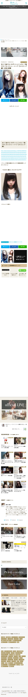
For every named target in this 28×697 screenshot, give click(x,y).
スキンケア (10, 657)
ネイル (21, 657)
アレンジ (23, 656)
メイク (21, 638)
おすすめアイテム (4, 654)
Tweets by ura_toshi (14, 673)
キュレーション (5, 242)
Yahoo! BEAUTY (19, 652)
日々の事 (18, 664)
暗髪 (22, 664)
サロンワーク (3, 657)
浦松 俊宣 (8, 504)
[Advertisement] (14, 24)
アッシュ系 (11, 656)
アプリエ (15, 656)
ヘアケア (8, 661)
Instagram (20, 520)
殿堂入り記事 (22, 597)
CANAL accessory (8, 651)
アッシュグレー (4, 656)
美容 (18, 642)
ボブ (18, 661)
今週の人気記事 (14, 597)
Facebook (13, 520)
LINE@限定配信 (20, 651)
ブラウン (15, 659)
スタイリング (15, 657)
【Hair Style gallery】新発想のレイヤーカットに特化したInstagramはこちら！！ (14, 7)
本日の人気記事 (5, 597)
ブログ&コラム (21, 637)
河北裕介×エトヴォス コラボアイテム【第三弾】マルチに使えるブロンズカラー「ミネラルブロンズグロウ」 (18, 603)
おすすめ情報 (12, 654)
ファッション (10, 659)
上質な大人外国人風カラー (6, 640)
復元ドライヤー (4, 642)
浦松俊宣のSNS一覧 (7, 687)
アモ (20, 656)
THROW (12, 652)
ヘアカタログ (10, 638)
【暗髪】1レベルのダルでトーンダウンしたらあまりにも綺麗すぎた (18, 610)
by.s (2, 651)
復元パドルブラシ (12, 664)
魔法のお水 (12, 666)
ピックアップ (3, 659)
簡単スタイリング (18, 242)
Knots (11, 242)
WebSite (7, 520)
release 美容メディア (5, 652)
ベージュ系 (14, 661)
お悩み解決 (8, 637)
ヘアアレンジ (3, 638)
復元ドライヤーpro (12, 642)
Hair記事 (3, 637)
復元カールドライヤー (17, 640)
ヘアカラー (16, 638)
